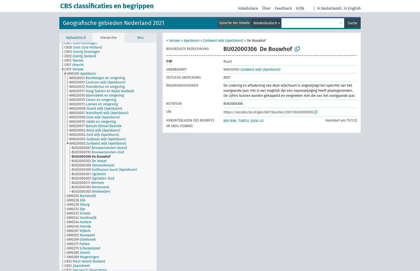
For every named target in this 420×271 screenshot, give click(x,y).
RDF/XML (230, 121)
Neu (140, 38)
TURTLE (243, 121)
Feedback (283, 8)
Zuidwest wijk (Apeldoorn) (223, 41)
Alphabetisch (76, 38)
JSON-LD (256, 121)
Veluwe (174, 41)
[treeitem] (83, 43)
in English (352, 8)
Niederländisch (265, 23)
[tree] (108, 157)
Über (266, 8)
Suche (352, 23)
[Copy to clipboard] (297, 49)
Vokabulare (248, 8)
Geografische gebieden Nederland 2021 (113, 23)
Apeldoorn (192, 41)
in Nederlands (329, 8)
